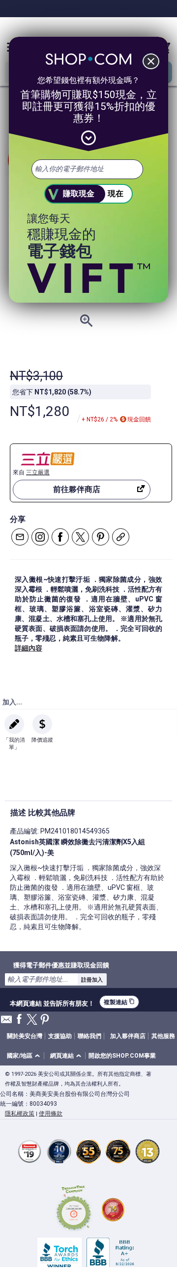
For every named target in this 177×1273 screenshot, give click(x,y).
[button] (25, 1056)
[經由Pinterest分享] (100, 537)
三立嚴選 (38, 472)
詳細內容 (28, 648)
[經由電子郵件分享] (20, 537)
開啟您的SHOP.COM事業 (122, 1055)
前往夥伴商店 (76, 489)
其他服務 (163, 1036)
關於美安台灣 (24, 1036)
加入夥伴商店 (128, 1036)
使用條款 (50, 1113)
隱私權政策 (19, 1113)
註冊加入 (92, 980)
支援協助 (60, 1036)
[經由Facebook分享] (60, 537)
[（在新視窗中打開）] (73, 1209)
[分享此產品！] (121, 537)
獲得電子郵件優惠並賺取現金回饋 (61, 964)
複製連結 (119, 1002)
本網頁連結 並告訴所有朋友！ (52, 1002)
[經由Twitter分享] (80, 537)
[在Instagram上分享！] (40, 537)
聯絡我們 (89, 1036)
